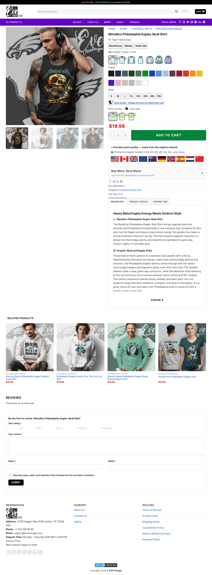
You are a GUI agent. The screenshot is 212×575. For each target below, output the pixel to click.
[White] (145, 83)
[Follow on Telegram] (204, 22)
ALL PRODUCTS (14, 22)
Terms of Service (151, 509)
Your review (15, 434)
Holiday (77, 22)
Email (112, 461)
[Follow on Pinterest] (195, 22)
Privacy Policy (150, 515)
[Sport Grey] (132, 83)
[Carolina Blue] (159, 73)
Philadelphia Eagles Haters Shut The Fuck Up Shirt (79, 377)
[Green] (145, 73)
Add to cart (168, 135)
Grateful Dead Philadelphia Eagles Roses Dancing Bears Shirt (128, 377)
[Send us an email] (192, 22)
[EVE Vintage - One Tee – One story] (19, 12)
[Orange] (193, 73)
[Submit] (176, 11)
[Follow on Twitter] (188, 22)
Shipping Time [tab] (160, 201)
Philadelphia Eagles (169, 28)
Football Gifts (142, 28)
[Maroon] (172, 73)
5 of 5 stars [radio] (94, 428)
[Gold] (200, 73)
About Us (79, 509)
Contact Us (80, 515)
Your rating (15, 423)
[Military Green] (138, 73)
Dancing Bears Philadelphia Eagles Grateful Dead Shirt (27, 377)
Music (120, 22)
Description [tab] (117, 201)
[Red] (186, 73)
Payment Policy (151, 539)
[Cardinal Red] (179, 73)
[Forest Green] (132, 73)
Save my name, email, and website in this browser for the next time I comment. (53, 475)
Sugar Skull (118, 194)
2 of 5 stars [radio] (29, 428)
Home (111, 28)
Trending (134, 22)
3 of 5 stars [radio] (49, 428)
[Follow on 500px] (199, 22)
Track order (168, 22)
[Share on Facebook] (110, 181)
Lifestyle (93, 22)
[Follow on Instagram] (184, 22)
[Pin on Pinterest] (121, 181)
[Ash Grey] (138, 83)
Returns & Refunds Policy (156, 533)
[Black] (111, 73)
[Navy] (118, 73)
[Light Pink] (118, 83)
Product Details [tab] (138, 201)
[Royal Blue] (152, 73)
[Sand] (125, 83)
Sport (107, 22)
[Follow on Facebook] (180, 22)
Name (12, 461)
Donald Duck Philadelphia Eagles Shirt (177, 376)
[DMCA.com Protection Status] (106, 565)
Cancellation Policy (153, 527)
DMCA (77, 521)
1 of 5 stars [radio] (13, 428)
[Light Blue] (166, 73)
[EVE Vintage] (14, 513)
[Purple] (111, 83)
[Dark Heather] (125, 73)
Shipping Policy (151, 521)
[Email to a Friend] (117, 181)
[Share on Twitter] (114, 181)
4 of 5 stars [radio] (70, 428)
